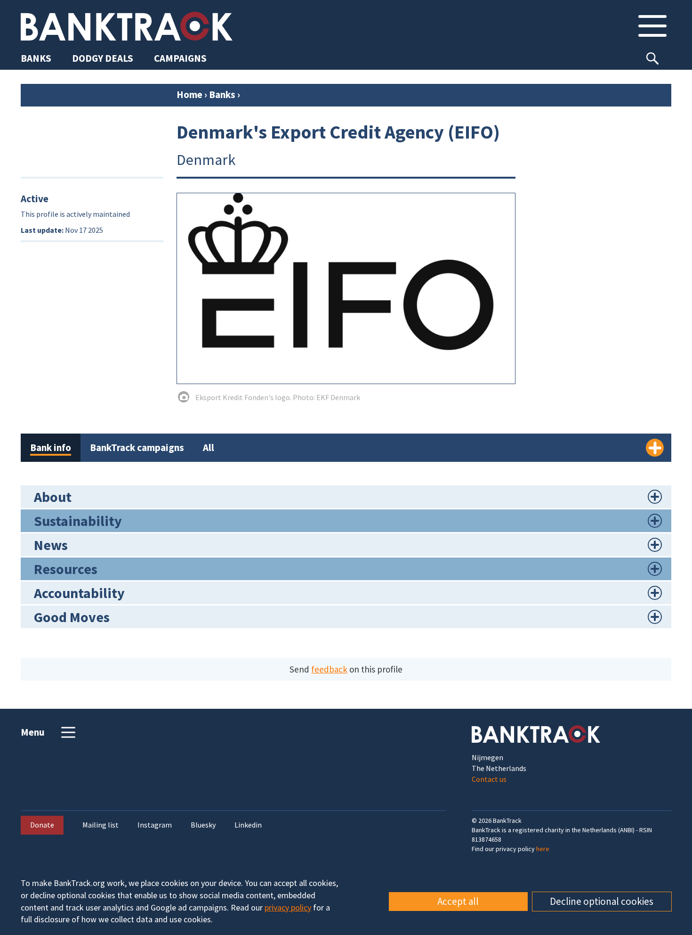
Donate (42, 824)
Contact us (489, 779)
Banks (222, 94)
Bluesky (203, 824)
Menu (33, 732)
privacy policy (288, 907)
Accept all (458, 901)
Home (189, 94)
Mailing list (100, 824)
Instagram (154, 824)
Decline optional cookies (601, 901)
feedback (329, 669)
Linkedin (248, 824)
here (542, 849)
